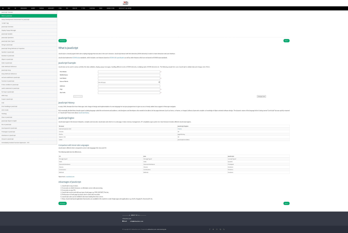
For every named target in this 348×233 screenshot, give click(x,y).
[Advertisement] (174, 24)
